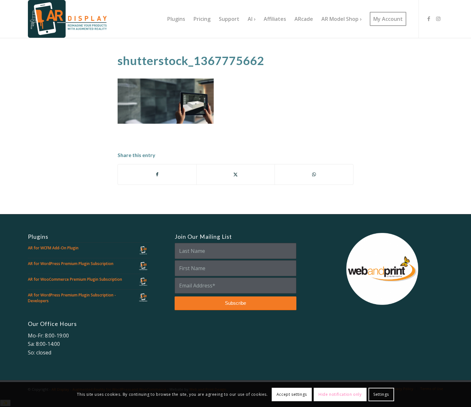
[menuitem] (176, 19)
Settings (381, 394)
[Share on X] (236, 174)
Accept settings (292, 394)
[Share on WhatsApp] (314, 174)
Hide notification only (339, 394)
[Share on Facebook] (157, 174)
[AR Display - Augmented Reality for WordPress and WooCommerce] (67, 19)
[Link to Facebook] (429, 18)
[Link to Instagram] (438, 18)
